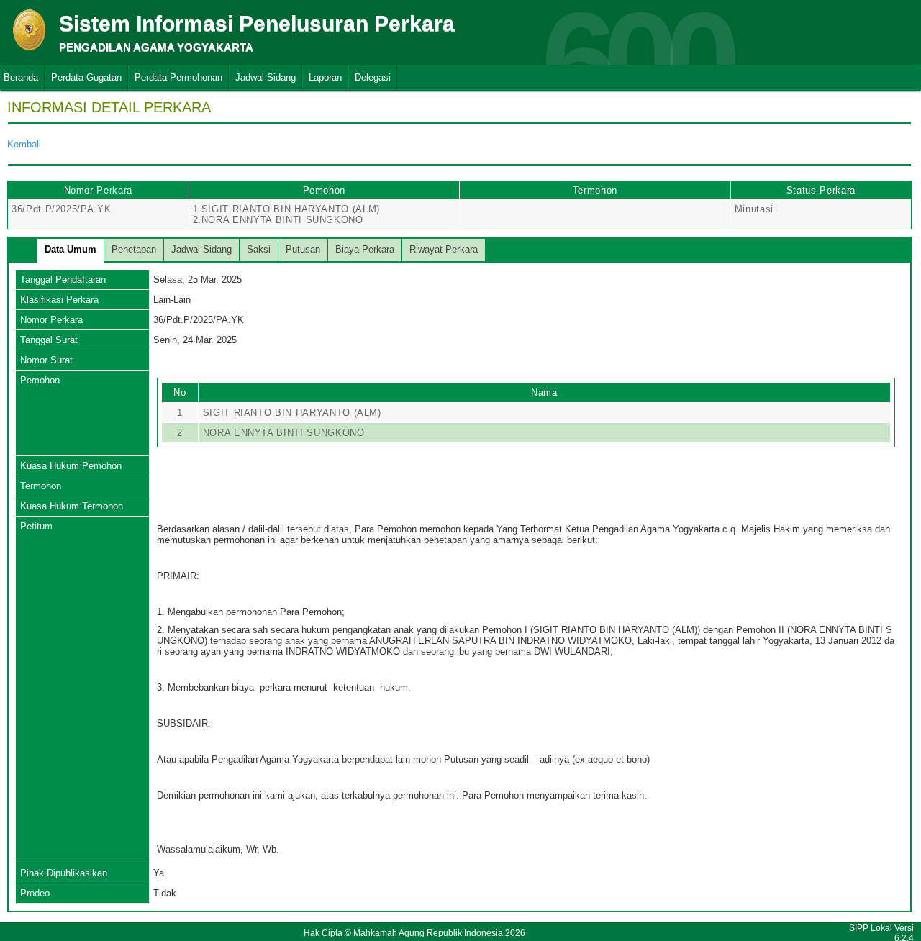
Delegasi (373, 77)
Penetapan (134, 249)
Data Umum (70, 249)
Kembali (24, 144)
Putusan (303, 249)
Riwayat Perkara (443, 249)
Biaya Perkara (364, 249)
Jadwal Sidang (265, 77)
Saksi (259, 249)
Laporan (325, 77)
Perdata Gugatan (86, 77)
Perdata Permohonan (178, 77)
